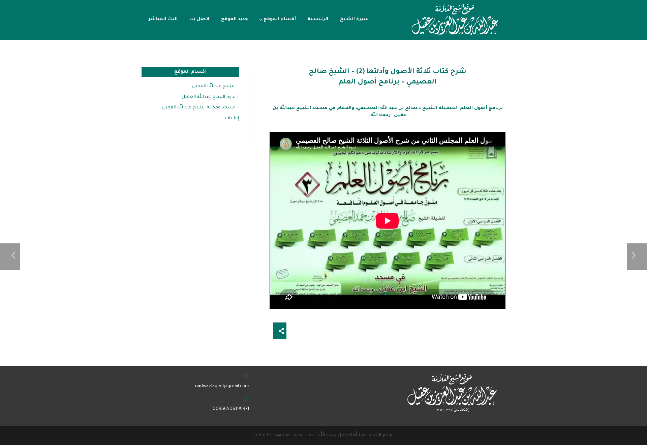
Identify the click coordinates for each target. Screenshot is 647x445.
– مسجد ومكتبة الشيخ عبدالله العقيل (200, 107)
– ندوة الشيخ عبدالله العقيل (210, 97)
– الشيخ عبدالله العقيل (215, 86)
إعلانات (232, 118)
